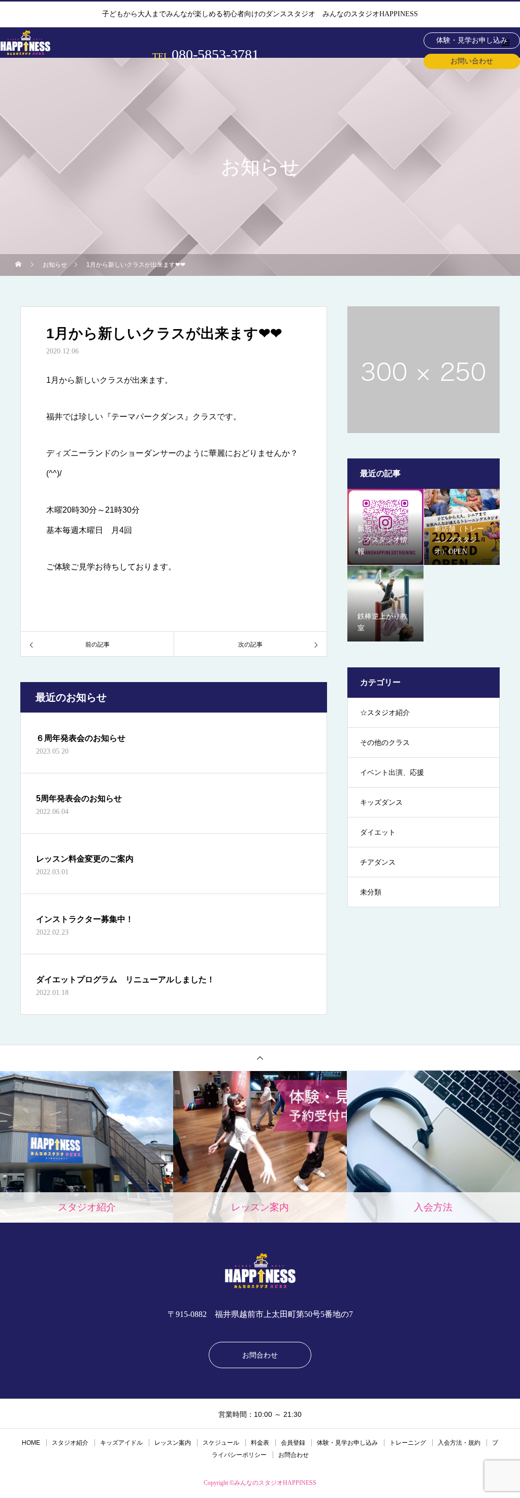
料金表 (260, 1442)
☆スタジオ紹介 (385, 713)
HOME (31, 1442)
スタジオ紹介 (70, 1442)
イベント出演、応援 (392, 772)
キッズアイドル (121, 1442)
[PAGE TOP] (260, 1058)
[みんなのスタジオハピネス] (260, 1271)
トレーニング (407, 1442)
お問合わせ (260, 1355)
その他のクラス (385, 742)
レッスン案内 (172, 1442)
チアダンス (378, 862)
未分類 (370, 892)
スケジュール (221, 1442)
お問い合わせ (471, 61)
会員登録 (293, 1442)
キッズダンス (381, 802)
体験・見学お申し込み (471, 40)
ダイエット (378, 832)
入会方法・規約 (459, 1442)
